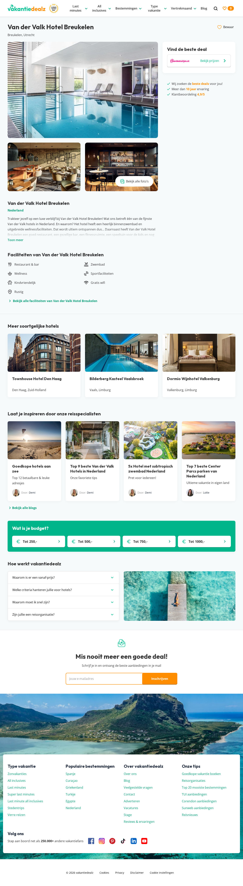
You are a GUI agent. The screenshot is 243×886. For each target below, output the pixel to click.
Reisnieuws (190, 815)
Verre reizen (16, 815)
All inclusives (17, 781)
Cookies (104, 872)
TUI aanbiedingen (194, 794)
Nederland (16, 210)
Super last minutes (21, 794)
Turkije (70, 794)
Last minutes (17, 787)
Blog (127, 781)
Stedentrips (16, 808)
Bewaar (228, 27)
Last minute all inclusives (25, 801)
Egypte (70, 801)
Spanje (70, 774)
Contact (129, 794)
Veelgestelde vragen (138, 787)
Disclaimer (137, 872)
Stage (128, 815)
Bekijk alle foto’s (137, 181)
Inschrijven (159, 679)
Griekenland (74, 787)
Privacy (119, 872)
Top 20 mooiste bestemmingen (204, 787)
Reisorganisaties (193, 781)
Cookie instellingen (162, 872)
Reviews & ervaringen (139, 822)
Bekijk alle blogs (24, 508)
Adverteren (132, 801)
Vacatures (131, 808)
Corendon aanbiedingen (199, 801)
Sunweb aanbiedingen (198, 808)
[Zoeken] (215, 9)
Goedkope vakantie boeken (201, 774)
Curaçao (72, 781)
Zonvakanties (17, 774)
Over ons (130, 774)
